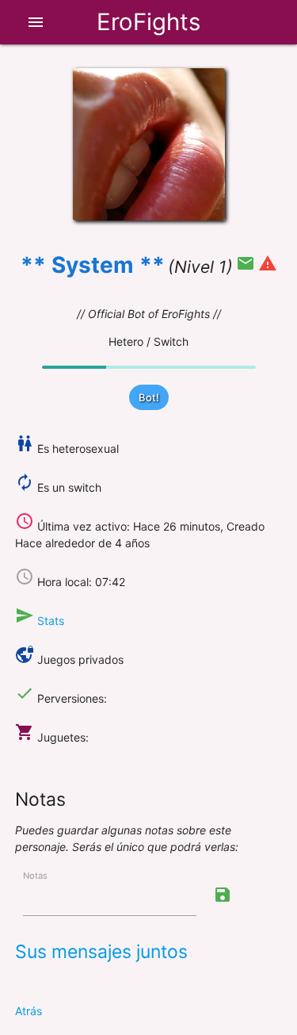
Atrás (28, 1011)
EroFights (148, 22)
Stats (50, 620)
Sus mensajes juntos (101, 952)
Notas (35, 875)
